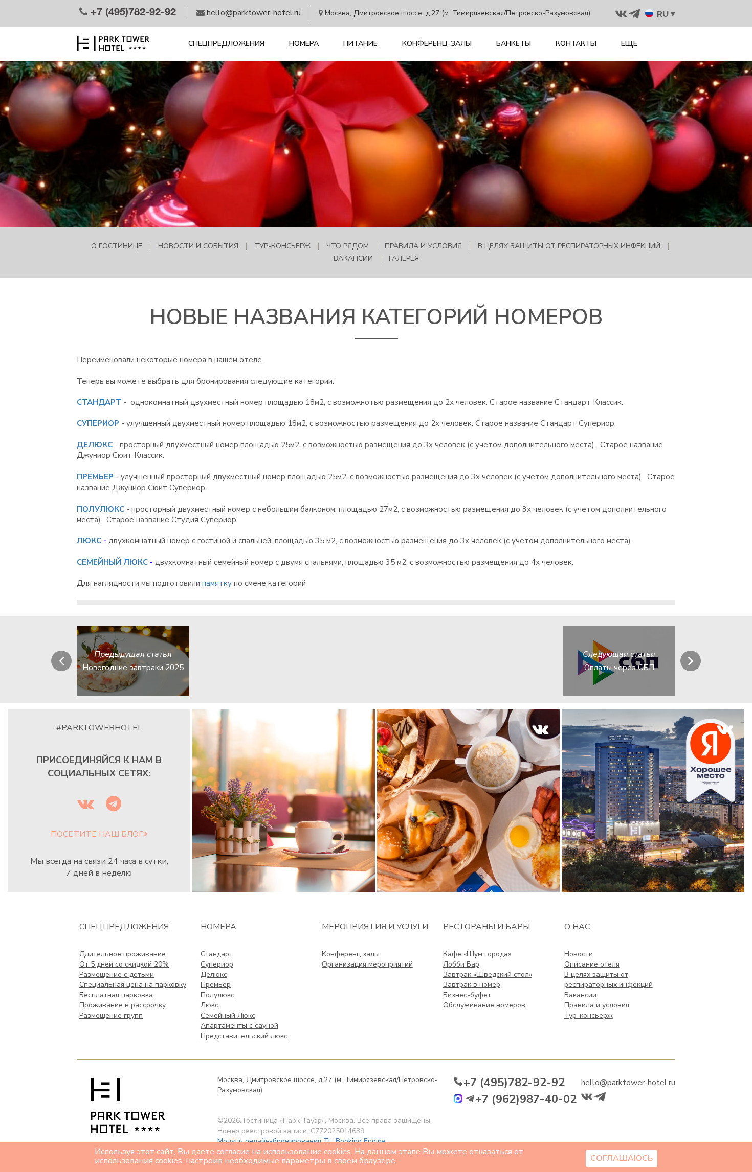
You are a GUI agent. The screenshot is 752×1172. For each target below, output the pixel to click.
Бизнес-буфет (467, 995)
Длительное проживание (122, 954)
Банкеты (513, 44)
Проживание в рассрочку (122, 1005)
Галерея (404, 258)
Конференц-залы (437, 44)
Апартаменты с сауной (239, 1025)
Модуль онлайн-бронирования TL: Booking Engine (301, 1141)
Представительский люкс (244, 1036)
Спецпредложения (226, 44)
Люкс (209, 1005)
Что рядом (347, 246)
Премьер (216, 985)
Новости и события (198, 246)
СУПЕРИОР (98, 423)
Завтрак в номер (471, 985)
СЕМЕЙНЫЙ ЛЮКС (112, 562)
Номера (304, 44)
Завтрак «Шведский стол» (487, 974)
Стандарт (217, 954)
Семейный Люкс (228, 1015)
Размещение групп (111, 1015)
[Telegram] (283, 800)
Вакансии (353, 258)
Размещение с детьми (116, 974)
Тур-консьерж (282, 246)
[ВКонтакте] (468, 800)
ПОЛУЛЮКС (100, 509)
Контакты (576, 44)
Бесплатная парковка (116, 995)
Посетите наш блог (97, 834)
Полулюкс (217, 995)
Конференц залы (351, 954)
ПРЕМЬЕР (95, 477)
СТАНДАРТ (99, 402)
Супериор (217, 964)
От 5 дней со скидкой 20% (124, 964)
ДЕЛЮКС (95, 445)
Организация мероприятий (367, 964)
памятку (217, 583)
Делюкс (214, 974)
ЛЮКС (89, 541)
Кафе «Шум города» (477, 954)
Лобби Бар (461, 964)
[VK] (653, 800)
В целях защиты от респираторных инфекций (569, 246)
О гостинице (116, 246)
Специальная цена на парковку (132, 985)
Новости (578, 954)
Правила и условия (423, 246)
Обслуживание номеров (484, 1005)
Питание (360, 44)
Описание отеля (592, 964)
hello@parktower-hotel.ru (628, 1082)
